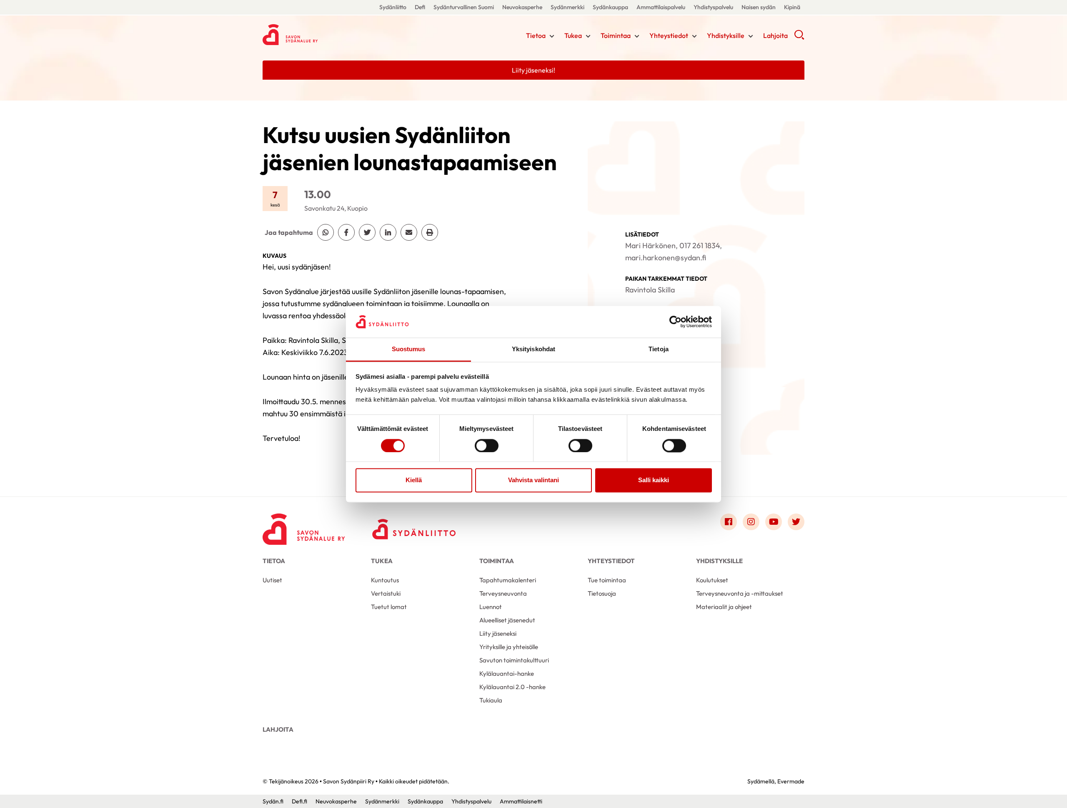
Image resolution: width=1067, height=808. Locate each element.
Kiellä (414, 480)
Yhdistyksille (725, 35)
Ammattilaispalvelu (660, 7)
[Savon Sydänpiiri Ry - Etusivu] (304, 523)
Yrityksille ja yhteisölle (508, 647)
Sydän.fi (273, 801)
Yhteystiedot (668, 35)
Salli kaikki (653, 480)
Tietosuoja (602, 593)
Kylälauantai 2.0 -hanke (512, 687)
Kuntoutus (385, 580)
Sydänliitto (392, 7)
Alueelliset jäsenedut (507, 620)
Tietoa (536, 35)
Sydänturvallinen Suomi (463, 7)
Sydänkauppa (610, 7)
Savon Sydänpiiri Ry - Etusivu (329, 34)
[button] (799, 37)
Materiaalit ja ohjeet (724, 607)
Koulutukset (712, 580)
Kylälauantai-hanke (506, 673)
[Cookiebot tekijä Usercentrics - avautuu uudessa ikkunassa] (675, 321)
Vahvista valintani (533, 480)
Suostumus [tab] (409, 349)
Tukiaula (490, 700)
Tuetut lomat (389, 607)
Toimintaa (616, 35)
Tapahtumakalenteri (507, 580)
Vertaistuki (386, 593)
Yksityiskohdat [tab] (533, 349)
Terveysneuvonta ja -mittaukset (739, 593)
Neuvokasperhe (522, 7)
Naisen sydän (758, 7)
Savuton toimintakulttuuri (514, 660)
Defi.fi (299, 801)
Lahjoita (775, 35)
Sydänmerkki (567, 7)
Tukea (573, 35)
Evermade (790, 781)
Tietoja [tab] (659, 349)
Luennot (490, 607)
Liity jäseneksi (497, 633)
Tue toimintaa (607, 580)
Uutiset (272, 580)
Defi (420, 7)
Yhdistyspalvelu (713, 7)
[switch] (486, 445)
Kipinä (792, 7)
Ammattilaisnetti (521, 801)
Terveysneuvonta (503, 593)
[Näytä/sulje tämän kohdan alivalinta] (552, 36)
